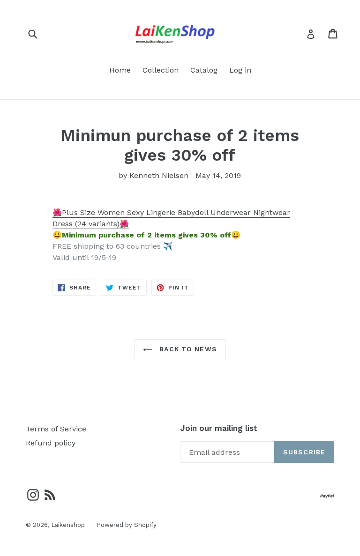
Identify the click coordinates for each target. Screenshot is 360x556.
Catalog (204, 70)
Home (120, 70)
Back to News (187, 349)
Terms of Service (56, 428)
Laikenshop (68, 524)
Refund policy (50, 442)
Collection (160, 70)
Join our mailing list (218, 428)
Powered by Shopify (127, 524)
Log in (240, 70)
